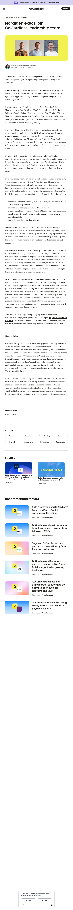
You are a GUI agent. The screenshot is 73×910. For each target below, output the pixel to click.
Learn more (55, 2)
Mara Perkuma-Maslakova (27, 66)
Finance (60, 436)
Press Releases (21, 17)
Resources (9, 17)
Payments (12, 436)
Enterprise (12, 442)
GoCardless (44, 442)
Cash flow (28, 436)
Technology (60, 442)
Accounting (28, 442)
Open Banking (44, 436)
